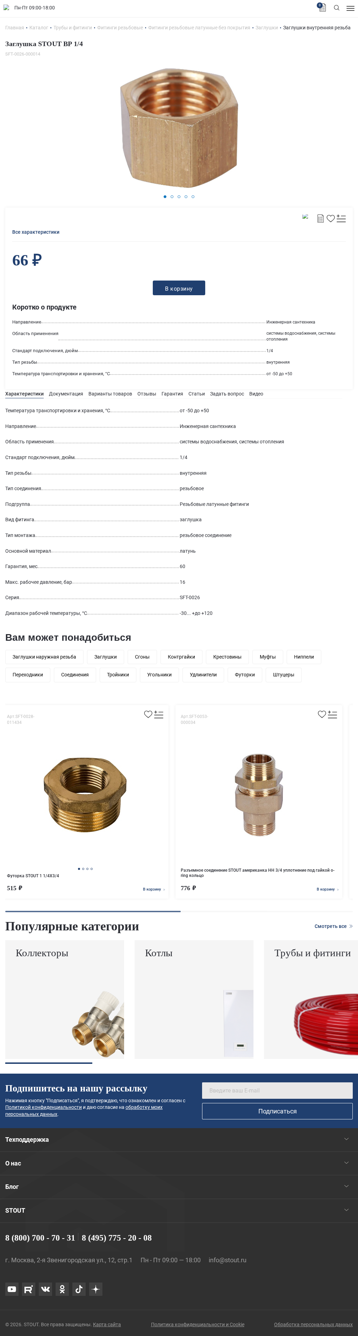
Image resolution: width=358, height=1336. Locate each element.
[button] (165, 196)
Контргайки (181, 657)
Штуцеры (283, 674)
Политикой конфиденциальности (43, 1107)
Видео (256, 394)
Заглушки (105, 657)
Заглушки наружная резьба (44, 657)
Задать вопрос (227, 394)
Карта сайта (107, 1324)
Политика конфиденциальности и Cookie (197, 1324)
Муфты (268, 657)
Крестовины (227, 657)
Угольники (159, 674)
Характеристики (24, 394)
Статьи (196, 394)
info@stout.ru (227, 1260)
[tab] (24, 394)
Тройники (118, 674)
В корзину (152, 889)
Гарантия (172, 394)
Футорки (245, 674)
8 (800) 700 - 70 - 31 (40, 1237)
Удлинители (203, 674)
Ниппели (304, 657)
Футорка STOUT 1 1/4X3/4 (33, 875)
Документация (66, 394)
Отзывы (146, 394)
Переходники (28, 674)
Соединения (75, 674)
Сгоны (142, 657)
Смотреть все (331, 926)
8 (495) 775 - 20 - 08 (117, 1237)
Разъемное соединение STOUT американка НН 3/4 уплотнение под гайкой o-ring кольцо (258, 873)
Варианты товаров (110, 394)
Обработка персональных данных (313, 1324)
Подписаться (277, 1111)
